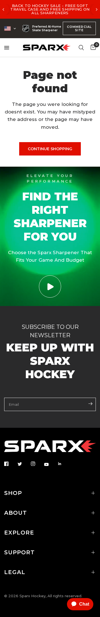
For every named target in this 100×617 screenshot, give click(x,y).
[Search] (81, 47)
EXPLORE (19, 532)
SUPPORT (19, 552)
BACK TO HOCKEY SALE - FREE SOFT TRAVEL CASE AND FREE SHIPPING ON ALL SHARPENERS (49, 9)
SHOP (13, 493)
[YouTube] (50, 464)
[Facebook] (10, 464)
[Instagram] (37, 464)
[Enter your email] (90, 404)
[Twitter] (24, 464)
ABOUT (15, 512)
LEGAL (14, 572)
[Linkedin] (64, 464)
